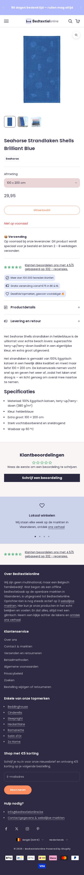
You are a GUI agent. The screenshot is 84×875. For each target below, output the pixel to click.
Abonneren (18, 790)
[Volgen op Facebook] (6, 829)
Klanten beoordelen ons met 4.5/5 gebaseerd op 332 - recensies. (49, 267)
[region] (42, 516)
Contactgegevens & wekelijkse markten (36, 818)
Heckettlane (16, 724)
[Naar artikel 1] (9, 121)
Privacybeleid (13, 673)
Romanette (16, 730)
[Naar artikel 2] (23, 121)
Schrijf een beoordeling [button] (42, 477)
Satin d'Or (15, 736)
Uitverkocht (42, 210)
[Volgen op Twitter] (17, 829)
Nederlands (56, 839)
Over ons (10, 640)
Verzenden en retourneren (23, 653)
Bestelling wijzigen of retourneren (27, 687)
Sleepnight (15, 718)
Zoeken (9, 680)
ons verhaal (56, 527)
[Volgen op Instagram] (27, 829)
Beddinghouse (18, 707)
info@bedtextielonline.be (25, 812)
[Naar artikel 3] (36, 121)
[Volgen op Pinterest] (38, 829)
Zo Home (14, 742)
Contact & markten (18, 646)
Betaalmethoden (16, 660)
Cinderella (15, 713)
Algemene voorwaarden (21, 667)
